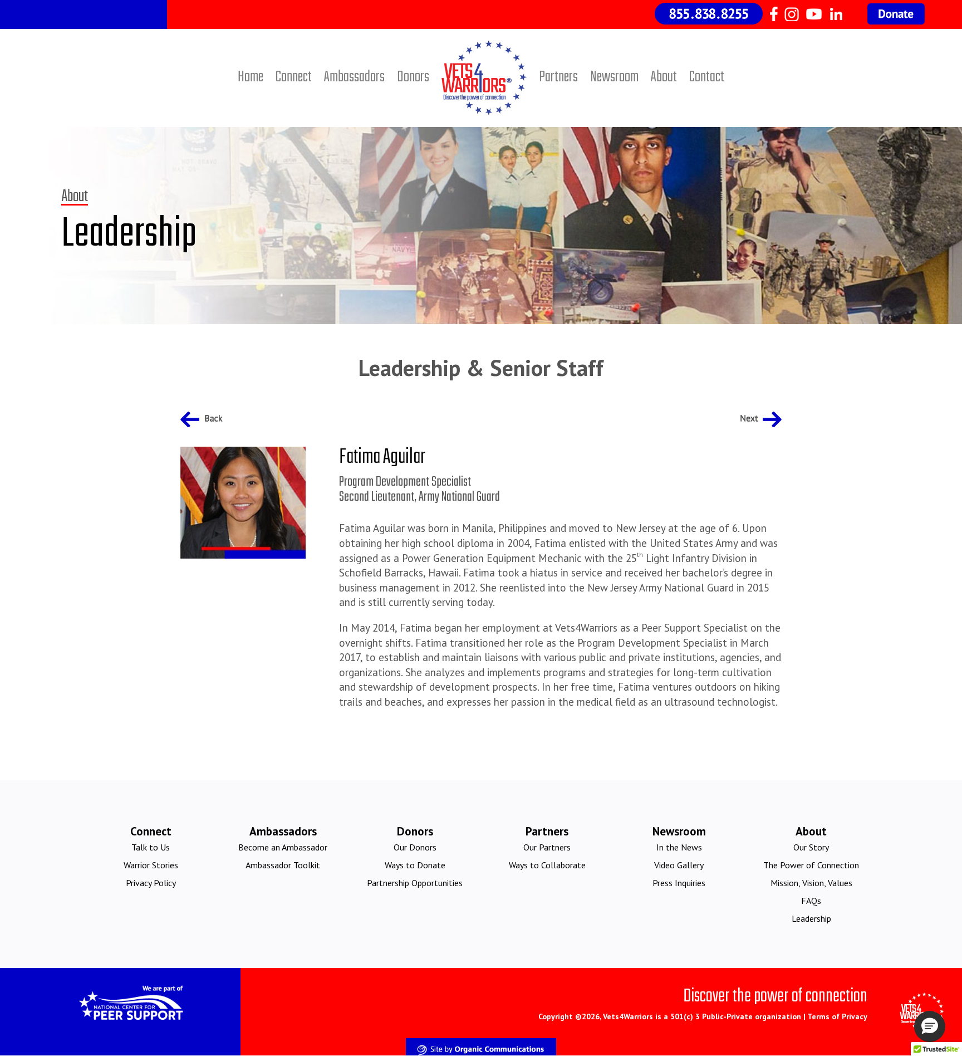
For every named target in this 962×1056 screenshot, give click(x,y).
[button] (929, 1026)
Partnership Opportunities (415, 882)
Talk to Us (150, 847)
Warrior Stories (151, 865)
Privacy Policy (151, 882)
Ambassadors (354, 77)
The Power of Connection (811, 865)
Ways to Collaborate (547, 865)
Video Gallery (679, 865)
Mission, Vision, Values (811, 882)
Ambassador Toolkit (283, 865)
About (664, 77)
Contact (706, 77)
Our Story (811, 847)
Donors (413, 77)
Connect (294, 77)
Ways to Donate (415, 865)
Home (250, 77)
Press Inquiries (678, 882)
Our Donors (415, 847)
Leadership (811, 918)
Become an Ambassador (282, 847)
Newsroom (614, 77)
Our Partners (547, 847)
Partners (558, 77)
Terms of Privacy (837, 1016)
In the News (679, 847)
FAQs (811, 900)
